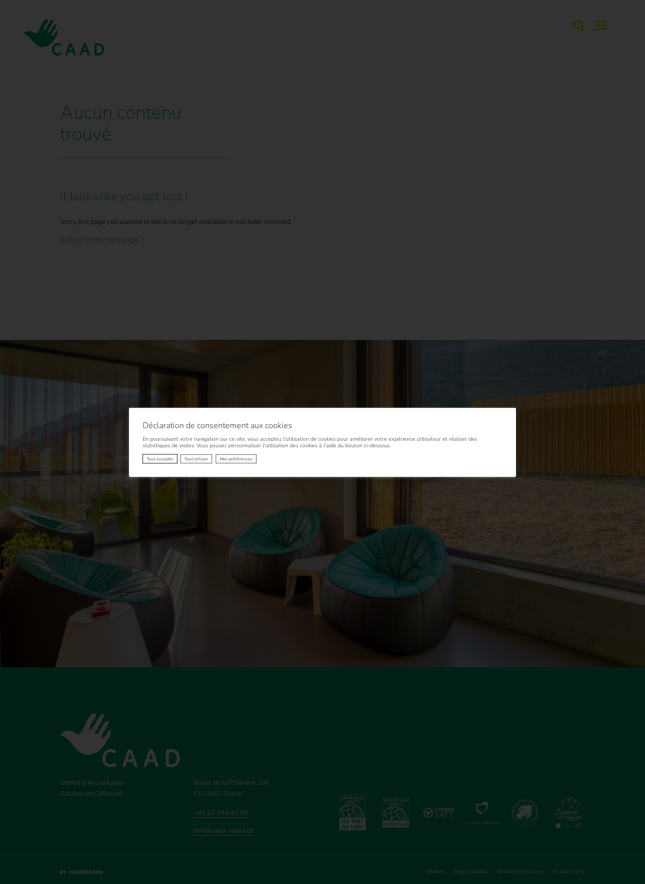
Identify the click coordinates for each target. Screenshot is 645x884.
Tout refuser (196, 459)
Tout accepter (160, 459)
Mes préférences (236, 459)
